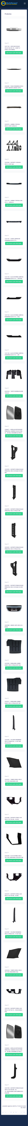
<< (3, 1112)
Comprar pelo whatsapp (14, 52)
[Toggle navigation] (25, 3)
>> (24, 1112)
